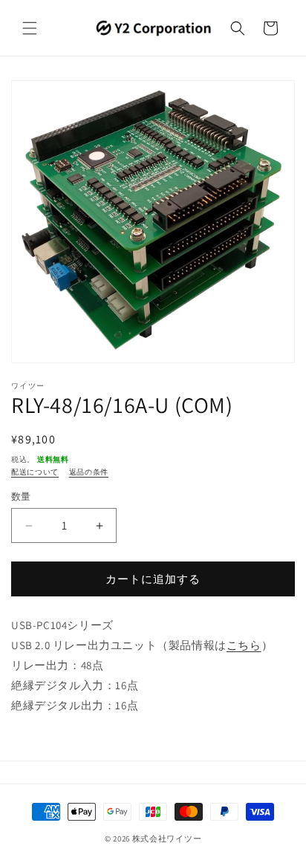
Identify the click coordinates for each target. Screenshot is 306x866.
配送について (35, 472)
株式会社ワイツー (167, 838)
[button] (29, 28)
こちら (244, 645)
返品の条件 (89, 472)
